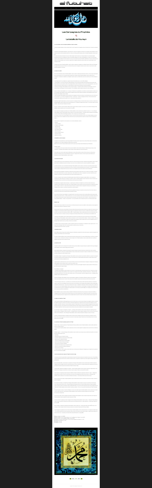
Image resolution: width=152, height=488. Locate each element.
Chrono (76, 8)
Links (86, 8)
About (81, 8)
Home (66, 8)
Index (71, 8)
